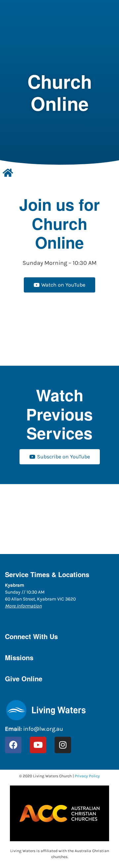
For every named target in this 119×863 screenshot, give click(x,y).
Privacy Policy (87, 776)
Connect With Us (31, 636)
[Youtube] (38, 745)
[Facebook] (13, 745)
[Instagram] (63, 745)
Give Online (23, 678)
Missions (19, 657)
